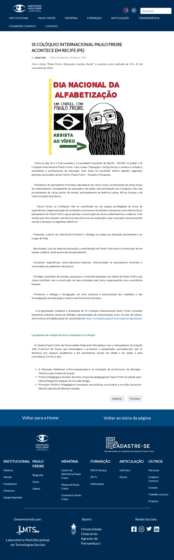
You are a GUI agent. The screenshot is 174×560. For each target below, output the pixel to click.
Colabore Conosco (153, 478)
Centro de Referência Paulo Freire (71, 474)
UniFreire (124, 470)
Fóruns (123, 477)
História (8, 470)
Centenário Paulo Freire (71, 497)
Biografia (37, 475)
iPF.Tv (93, 477)
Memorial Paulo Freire (70, 486)
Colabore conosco (22, 26)
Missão (7, 477)
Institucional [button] (19, 18)
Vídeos (36, 488)
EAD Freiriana (98, 470)
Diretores (9, 490)
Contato (52, 26)
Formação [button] (94, 18)
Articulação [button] (120, 18)
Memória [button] (71, 18)
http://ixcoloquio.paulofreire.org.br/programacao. (114, 318)
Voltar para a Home (40, 417)
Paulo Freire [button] (47, 18)
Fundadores (10, 483)
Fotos (35, 481)
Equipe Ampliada (12, 497)
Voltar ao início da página (127, 417)
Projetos (153, 501)
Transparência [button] (148, 18)
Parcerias (153, 470)
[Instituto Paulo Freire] (22, 7)
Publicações (97, 483)
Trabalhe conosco (158, 494)
